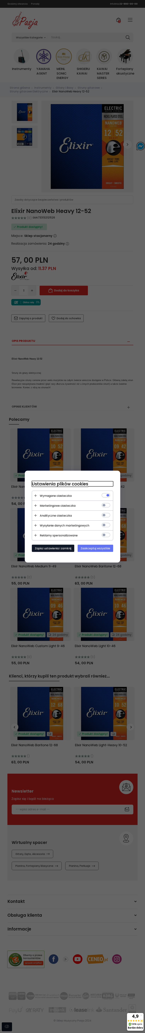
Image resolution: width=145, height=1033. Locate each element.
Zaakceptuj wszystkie (95, 548)
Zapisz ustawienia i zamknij (53, 548)
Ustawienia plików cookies (60, 483)
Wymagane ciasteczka (56, 496)
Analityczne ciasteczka (56, 515)
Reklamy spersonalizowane (59, 535)
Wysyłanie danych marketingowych (64, 525)
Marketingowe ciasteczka (58, 505)
